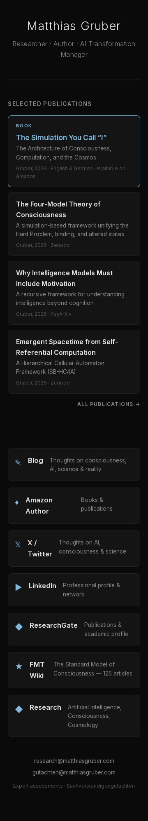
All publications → (108, 404)
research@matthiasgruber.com (74, 761)
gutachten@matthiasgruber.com (74, 772)
